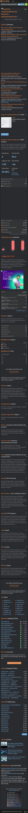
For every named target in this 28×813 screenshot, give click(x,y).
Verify (14, 513)
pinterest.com (7, 614)
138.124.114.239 (5, 718)
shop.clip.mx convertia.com (9, 694)
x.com (5, 604)
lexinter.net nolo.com (7, 673)
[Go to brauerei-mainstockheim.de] (17, 16)
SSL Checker (14, 493)
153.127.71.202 (5, 707)
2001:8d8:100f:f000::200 (14, 101)
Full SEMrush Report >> (21, 310)
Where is (14, 426)
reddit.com (19, 606)
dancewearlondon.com (7, 623)
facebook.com (8, 602)
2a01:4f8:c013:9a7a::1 (7, 712)
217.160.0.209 (5, 102)
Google (14, 478)
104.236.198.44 (5, 716)
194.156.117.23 (5, 724)
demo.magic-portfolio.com (8, 631)
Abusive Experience (14, 414)
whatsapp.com (20, 614)
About (20, 811)
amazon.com (19, 604)
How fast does (14, 442)
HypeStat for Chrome (15, 663)
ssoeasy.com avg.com (8, 671)
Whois (14, 565)
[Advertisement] (14, 57)
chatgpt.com (7, 610)
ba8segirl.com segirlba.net (9, 684)
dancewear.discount (6, 629)
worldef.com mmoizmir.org (9, 688)
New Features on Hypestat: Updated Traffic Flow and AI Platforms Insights (15, 751)
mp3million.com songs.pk (8, 683)
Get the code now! (14, 790)
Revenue (14, 385)
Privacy (16, 811)
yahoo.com (19, 610)
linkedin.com (19, 608)
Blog (12, 811)
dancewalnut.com (6, 638)
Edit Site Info (4, 134)
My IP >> (24, 734)
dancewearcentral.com (7, 627)
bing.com (6, 608)
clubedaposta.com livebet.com (10, 692)
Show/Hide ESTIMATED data (11, 768)
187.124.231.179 (5, 709)
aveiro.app (4, 646)
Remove (6, 777)
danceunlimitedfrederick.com (9, 635)
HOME (13, 1)
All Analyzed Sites (6, 811)
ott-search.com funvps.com (9, 681)
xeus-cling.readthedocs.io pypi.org (11, 696)
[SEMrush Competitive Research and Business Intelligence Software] (8, 256)
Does (14, 456)
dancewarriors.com (6, 640)
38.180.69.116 (4, 720)
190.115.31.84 (4, 731)
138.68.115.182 (5, 710)
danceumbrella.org (6, 625)
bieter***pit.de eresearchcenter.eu (11, 677)
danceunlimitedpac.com (7, 648)
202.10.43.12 (4, 722)
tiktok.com (7, 606)
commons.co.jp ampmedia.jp (9, 698)
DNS (14, 547)
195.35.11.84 (4, 725)
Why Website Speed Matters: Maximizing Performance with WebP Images (16, 745)
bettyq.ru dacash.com (7, 675)
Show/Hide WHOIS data (10, 773)
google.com (7, 600)
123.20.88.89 (4, 727)
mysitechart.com (5, 633)
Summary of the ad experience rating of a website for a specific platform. (13, 407)
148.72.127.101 (5, 729)
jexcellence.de (5, 644)
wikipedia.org (7, 612)
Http (14, 530)
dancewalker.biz (5, 636)
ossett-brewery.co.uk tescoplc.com (11, 686)
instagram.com (20, 602)
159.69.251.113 (5, 714)
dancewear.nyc (5, 621)
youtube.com (20, 600)
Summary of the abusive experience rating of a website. (13, 418)
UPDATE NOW (14, 371)
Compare (22, 4)
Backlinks (6, 316)
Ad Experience (14, 404)
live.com (18, 612)
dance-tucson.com (6, 642)
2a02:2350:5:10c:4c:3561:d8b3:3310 (11, 705)
